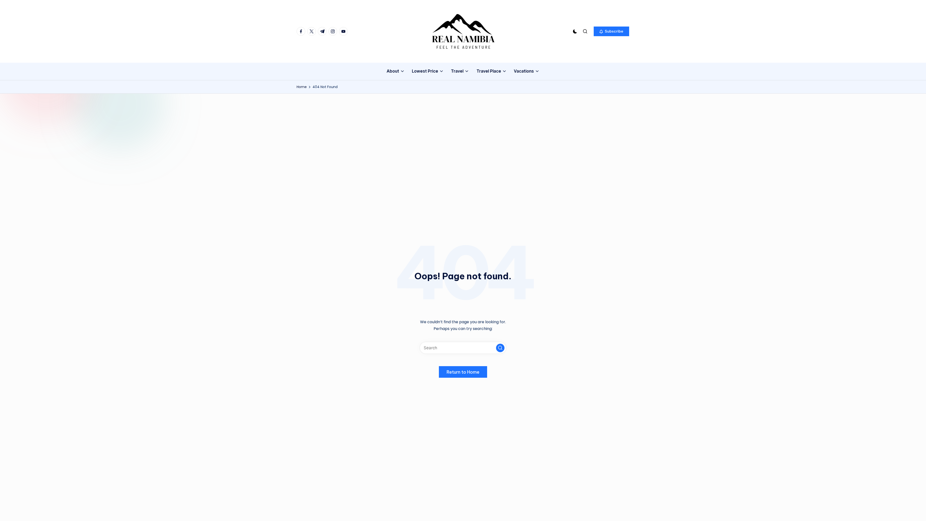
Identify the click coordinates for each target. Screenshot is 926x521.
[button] (611, 31)
